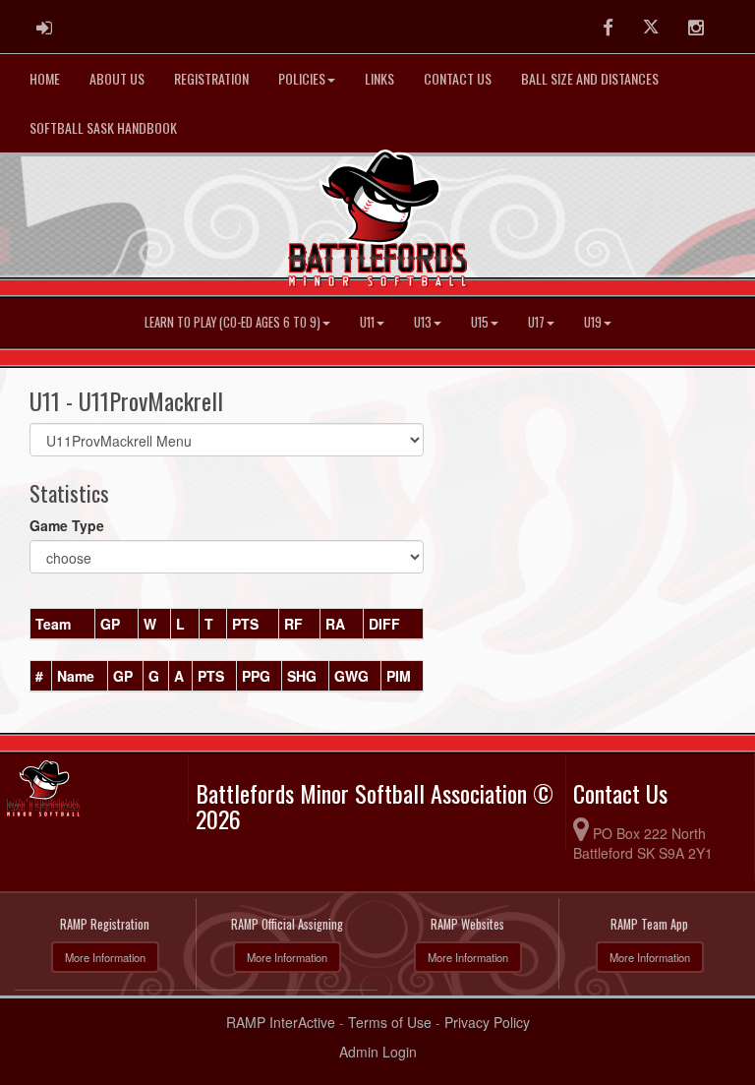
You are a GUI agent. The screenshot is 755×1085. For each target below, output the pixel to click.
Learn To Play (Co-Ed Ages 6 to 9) (232, 322)
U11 (367, 322)
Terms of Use (390, 1022)
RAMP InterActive (280, 1022)
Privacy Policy (487, 1022)
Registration (211, 78)
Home (44, 78)
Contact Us (458, 78)
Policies (301, 78)
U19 (593, 322)
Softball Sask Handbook (103, 127)
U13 (423, 322)
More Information (105, 957)
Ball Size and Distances (590, 78)
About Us (117, 78)
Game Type (66, 525)
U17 (536, 322)
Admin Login (378, 1051)
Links (379, 78)
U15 (480, 322)
